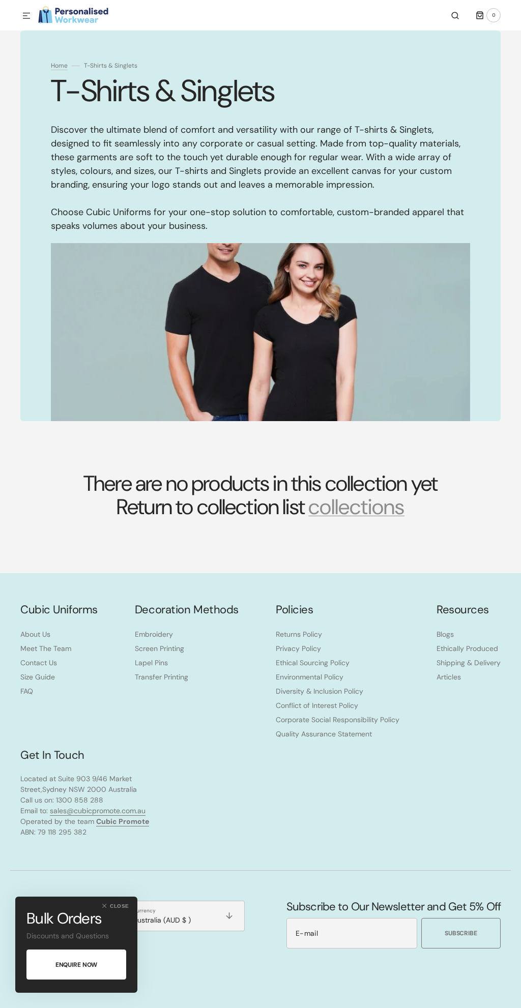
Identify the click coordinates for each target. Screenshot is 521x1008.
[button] (26, 16)
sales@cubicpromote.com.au (98, 810)
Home (59, 66)
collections (356, 507)
